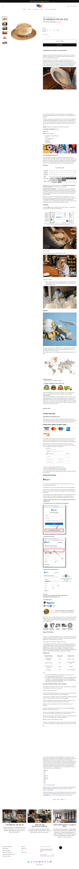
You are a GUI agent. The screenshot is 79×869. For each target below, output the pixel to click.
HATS (29, 9)
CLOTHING (35, 9)
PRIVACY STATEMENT (6, 850)
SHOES (41, 9)
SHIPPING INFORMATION (7, 846)
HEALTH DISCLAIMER (6, 856)
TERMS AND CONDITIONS (7, 852)
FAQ (22, 850)
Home (24, 9)
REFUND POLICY (5, 848)
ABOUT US (23, 846)
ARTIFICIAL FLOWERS (50, 9)
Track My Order (24, 852)
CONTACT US (23, 848)
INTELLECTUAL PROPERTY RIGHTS (8, 854)
